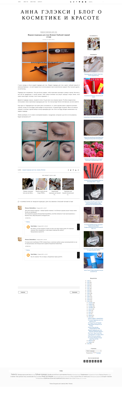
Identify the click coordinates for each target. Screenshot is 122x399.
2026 (88, 281)
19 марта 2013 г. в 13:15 (42, 254)
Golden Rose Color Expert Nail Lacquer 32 (93, 117)
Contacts (40, 1)
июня (89, 312)
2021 (88, 288)
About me (26, 1)
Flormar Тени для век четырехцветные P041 (94, 328)
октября (90, 306)
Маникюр (69, 374)
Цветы (88, 376)
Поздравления (91, 374)
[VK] (70, 1)
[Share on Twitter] (71, 170)
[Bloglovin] (79, 1)
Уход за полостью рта (66, 376)
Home (19, 1)
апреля (90, 315)
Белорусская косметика (24, 374)
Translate (98, 353)
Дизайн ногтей (51, 374)
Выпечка (33, 374)
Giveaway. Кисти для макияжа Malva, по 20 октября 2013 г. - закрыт (93, 181)
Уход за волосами (28, 376)
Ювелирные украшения (96, 376)
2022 (88, 287)
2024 (88, 284)
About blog (33, 1)
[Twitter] (73, 1)
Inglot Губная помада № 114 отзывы (95, 325)
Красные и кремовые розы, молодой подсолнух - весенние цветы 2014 (93, 159)
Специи (109, 374)
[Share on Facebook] (68, 170)
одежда (73, 378)
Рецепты (106, 374)
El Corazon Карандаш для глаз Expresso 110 (95, 320)
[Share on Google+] (78, 170)
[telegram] (85, 1)
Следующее (23, 292)
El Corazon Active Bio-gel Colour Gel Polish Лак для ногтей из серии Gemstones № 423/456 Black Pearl (93, 203)
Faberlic (14, 374)
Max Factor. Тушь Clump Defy (95, 333)
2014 (88, 299)
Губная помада (41, 374)
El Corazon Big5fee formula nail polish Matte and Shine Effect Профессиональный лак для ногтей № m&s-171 (93, 226)
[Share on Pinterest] (73, 170)
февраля (90, 340)
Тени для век (19, 376)
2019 (88, 292)
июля (89, 310)
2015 (88, 298)
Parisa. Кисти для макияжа (94, 336)
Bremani (43, 170)
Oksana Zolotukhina (30, 208)
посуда (77, 378)
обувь (70, 378)
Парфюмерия (84, 374)
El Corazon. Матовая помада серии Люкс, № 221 (95, 338)
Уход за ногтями (57, 376)
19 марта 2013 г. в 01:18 (42, 226)
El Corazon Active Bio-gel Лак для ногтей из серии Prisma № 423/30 (93, 249)
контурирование (39, 378)
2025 (88, 282)
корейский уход (60, 378)
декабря (90, 303)
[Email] (82, 1)
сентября (90, 307)
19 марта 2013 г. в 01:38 (41, 239)
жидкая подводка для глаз (49, 32)
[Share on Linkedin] (76, 170)
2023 (88, 285)
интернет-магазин (107, 376)
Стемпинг (13, 376)
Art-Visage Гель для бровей (94, 323)
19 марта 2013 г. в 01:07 (41, 208)
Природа (101, 374)
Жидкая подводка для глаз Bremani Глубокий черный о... (96, 330)
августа (90, 309)
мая (89, 313)
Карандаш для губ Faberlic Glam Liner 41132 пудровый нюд (93, 75)
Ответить (28, 218)
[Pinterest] (76, 1)
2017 (88, 295)
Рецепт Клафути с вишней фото (95, 318)
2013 (88, 301)
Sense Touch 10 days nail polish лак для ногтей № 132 (93, 271)
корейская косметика (50, 378)
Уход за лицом (47, 376)
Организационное (76, 374)
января (90, 342)
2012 (88, 343)
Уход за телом (83, 376)
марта (90, 317)
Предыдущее (74, 292)
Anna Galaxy (34, 226)
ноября (90, 304)
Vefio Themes (69, 383)
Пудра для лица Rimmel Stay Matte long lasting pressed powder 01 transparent (93, 138)
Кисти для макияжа (61, 374)
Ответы (28, 222)
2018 (88, 293)
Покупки (97, 374)
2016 (88, 296)
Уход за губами (37, 376)
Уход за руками (74, 376)
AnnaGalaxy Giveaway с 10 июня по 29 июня (93, 96)
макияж (39, 170)
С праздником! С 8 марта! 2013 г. (96, 334)
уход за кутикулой (82, 378)
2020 (88, 290)
